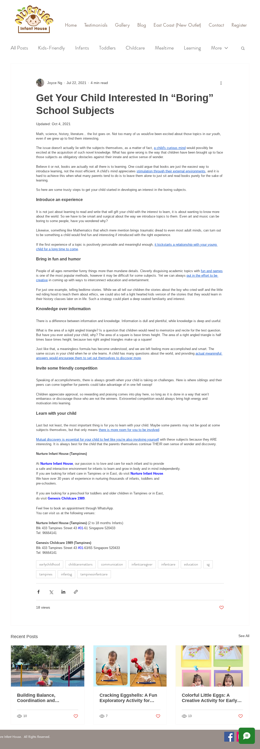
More (216, 48)
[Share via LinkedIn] (63, 591)
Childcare (135, 48)
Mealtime (164, 48)
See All (243, 636)
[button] (242, 48)
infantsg (66, 574)
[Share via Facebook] (38, 591)
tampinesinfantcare (94, 574)
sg (208, 564)
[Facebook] (229, 737)
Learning (192, 48)
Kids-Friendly (51, 48)
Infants (82, 48)
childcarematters (80, 564)
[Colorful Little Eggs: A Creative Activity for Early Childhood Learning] (212, 666)
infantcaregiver (142, 564)
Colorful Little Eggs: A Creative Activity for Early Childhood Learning (209, 698)
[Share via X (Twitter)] (50, 591)
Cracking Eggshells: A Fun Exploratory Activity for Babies (128, 698)
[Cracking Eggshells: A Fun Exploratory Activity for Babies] (130, 666)
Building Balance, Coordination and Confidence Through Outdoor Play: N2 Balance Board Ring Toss (45, 698)
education (191, 564)
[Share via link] (75, 591)
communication (112, 564)
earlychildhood (49, 564)
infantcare (168, 564)
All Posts (19, 48)
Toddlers (107, 48)
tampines (45, 574)
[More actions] (221, 83)
